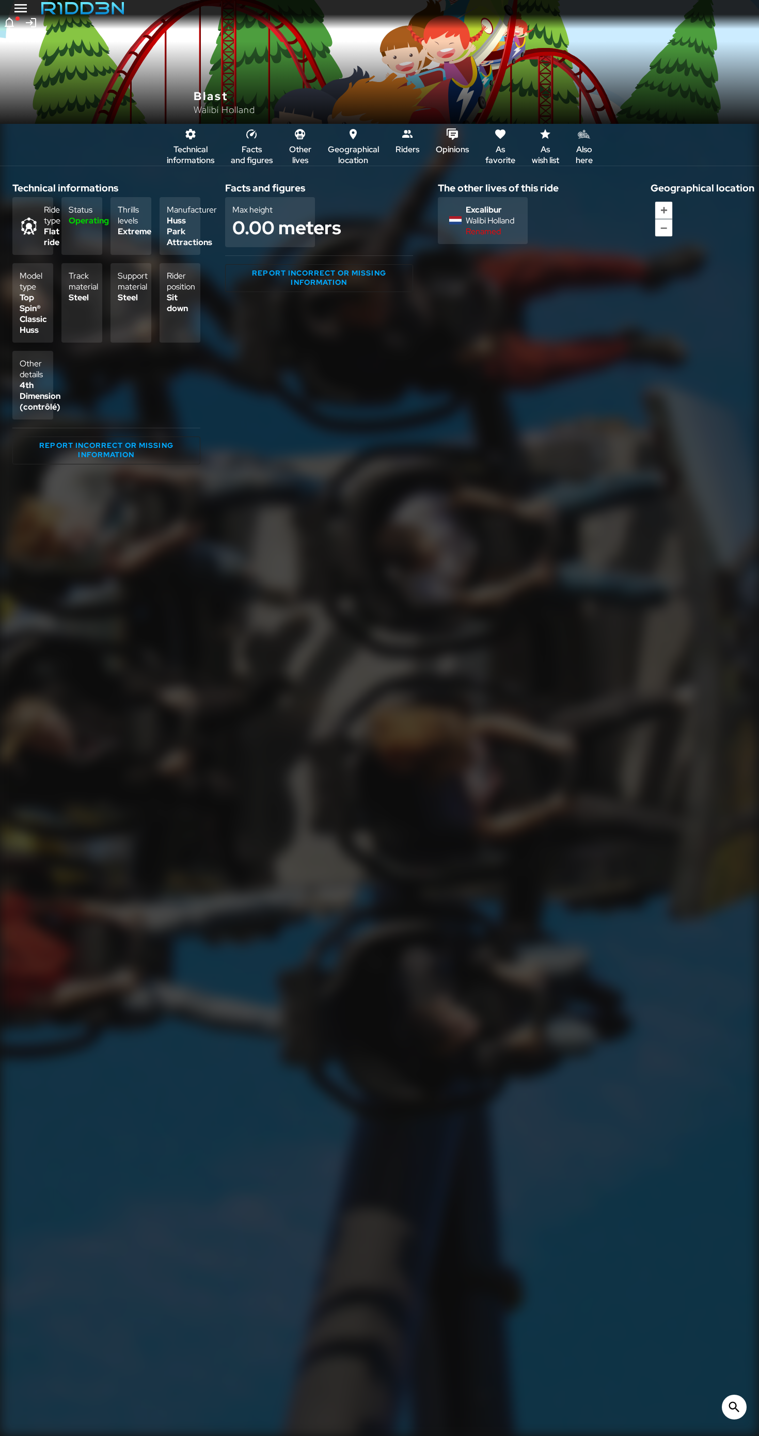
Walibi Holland (224, 110)
